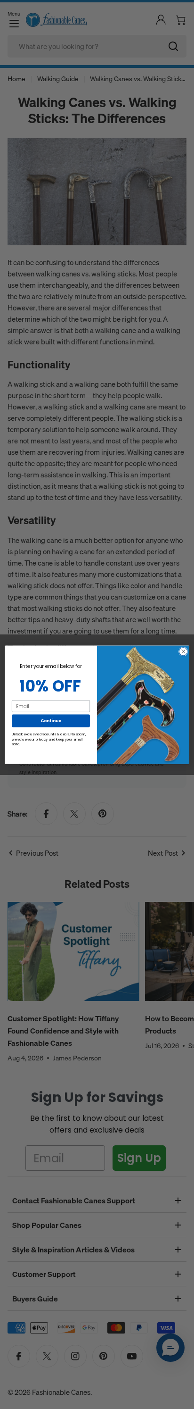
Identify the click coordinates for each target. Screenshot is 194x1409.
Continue (50, 720)
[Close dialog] (183, 651)
